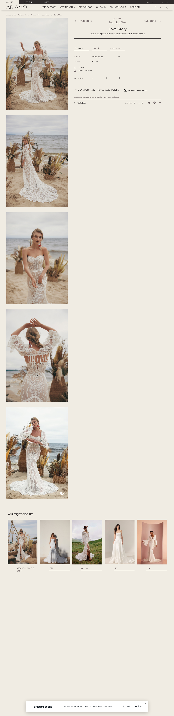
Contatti (135, 7)
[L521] (87, 542)
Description (116, 48)
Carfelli (47, 2)
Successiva (150, 20)
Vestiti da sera (67, 7)
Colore (77, 56)
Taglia (77, 61)
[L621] (22, 542)
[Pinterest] (154, 102)
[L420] (120, 542)
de (158, 2)
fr (162, 2)
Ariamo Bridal (11, 15)
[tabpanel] (22, 545)
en (148, 2)
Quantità (78, 78)
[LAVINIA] (55, 542)
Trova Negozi (85, 7)
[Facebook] (149, 102)
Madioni (28, 2)
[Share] (159, 102)
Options (79, 48)
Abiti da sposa (49, 7)
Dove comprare (86, 90)
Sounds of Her (47, 15)
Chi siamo (101, 7)
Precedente (85, 20)
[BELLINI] (152, 564)
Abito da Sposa (23, 15)
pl (153, 2)
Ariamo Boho (35, 15)
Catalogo (81, 103)
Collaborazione (118, 7)
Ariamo (9, 2)
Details (96, 48)
